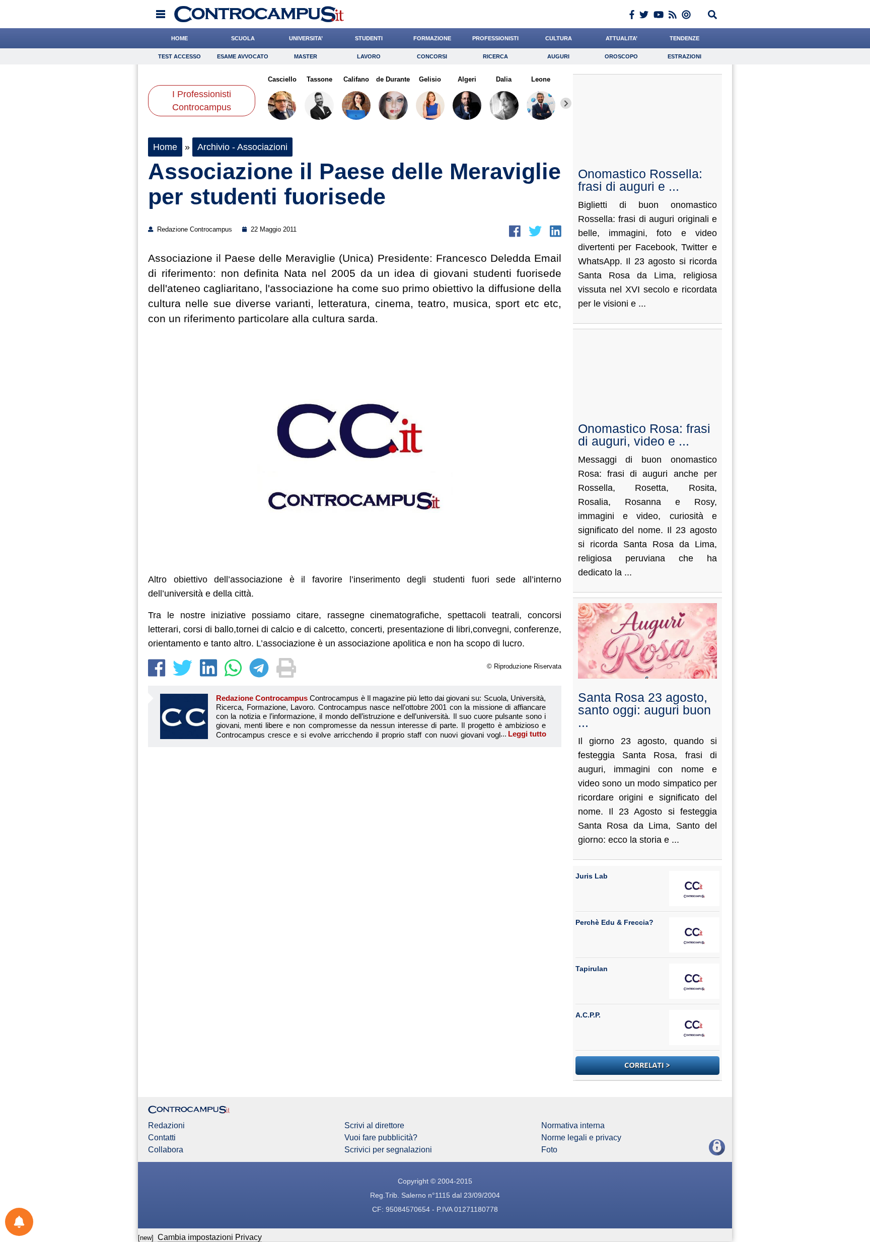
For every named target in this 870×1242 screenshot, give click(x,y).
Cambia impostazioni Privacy (210, 1237)
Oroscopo (621, 56)
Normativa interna (573, 1126)
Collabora (165, 1150)
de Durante (393, 79)
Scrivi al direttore (374, 1126)
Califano (356, 79)
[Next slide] (565, 103)
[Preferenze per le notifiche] (19, 1222)
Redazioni (166, 1126)
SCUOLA (243, 38)
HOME (179, 38)
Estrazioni (684, 56)
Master (305, 56)
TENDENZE (684, 38)
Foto (549, 1150)
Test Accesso (179, 56)
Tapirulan (591, 969)
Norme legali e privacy (581, 1138)
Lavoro (369, 56)
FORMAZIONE (432, 38)
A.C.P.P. (588, 1015)
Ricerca (495, 56)
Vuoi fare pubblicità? (380, 1138)
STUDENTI (369, 38)
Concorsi (432, 56)
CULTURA (558, 38)
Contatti (162, 1138)
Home (165, 147)
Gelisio (430, 79)
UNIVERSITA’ (306, 38)
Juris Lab (591, 876)
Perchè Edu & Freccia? (614, 922)
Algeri (467, 79)
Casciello (282, 79)
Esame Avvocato (242, 56)
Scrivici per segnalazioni (388, 1150)
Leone (540, 79)
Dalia (504, 79)
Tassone (319, 79)
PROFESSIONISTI (495, 38)
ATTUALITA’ (621, 38)
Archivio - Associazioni (242, 147)
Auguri (558, 56)
